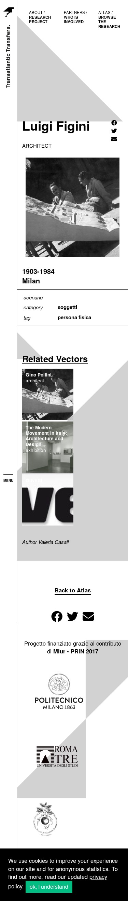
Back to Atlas (73, 590)
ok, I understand (49, 886)
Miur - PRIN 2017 (75, 651)
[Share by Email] (114, 139)
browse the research (109, 19)
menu (8, 480)
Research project (40, 17)
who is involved (75, 17)
